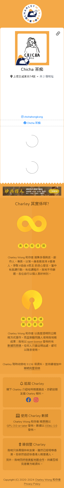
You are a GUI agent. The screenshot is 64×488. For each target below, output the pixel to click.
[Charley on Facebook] (28, 400)
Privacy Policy (32, 484)
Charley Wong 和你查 (48, 480)
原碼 (45, 422)
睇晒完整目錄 (32, 368)
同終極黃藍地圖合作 (32, 460)
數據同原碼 (14, 346)
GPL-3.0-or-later (17, 426)
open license (34, 342)
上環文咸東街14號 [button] (24, 76)
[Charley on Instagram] (36, 400)
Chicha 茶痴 (33, 123)
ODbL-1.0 (51, 426)
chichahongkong (33, 117)
